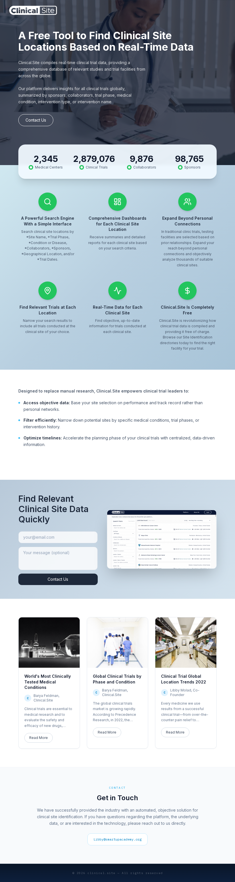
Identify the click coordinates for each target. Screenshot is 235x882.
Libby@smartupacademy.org (117, 839)
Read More (38, 738)
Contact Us (36, 120)
